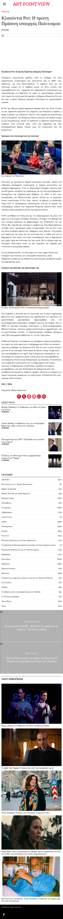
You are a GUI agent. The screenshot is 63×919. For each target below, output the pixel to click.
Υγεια (3, 606)
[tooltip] (19, 396)
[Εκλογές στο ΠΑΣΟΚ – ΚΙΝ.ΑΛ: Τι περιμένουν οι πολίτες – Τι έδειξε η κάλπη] (31, 626)
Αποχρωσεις (6, 507)
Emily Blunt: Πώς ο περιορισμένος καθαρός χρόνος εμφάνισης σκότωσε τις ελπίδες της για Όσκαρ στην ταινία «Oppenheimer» (31, 852)
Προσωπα (5, 12)
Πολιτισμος (5, 559)
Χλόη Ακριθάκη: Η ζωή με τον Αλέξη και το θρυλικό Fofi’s (25, 813)
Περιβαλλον (6, 554)
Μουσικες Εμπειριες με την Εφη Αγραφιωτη (18, 540)
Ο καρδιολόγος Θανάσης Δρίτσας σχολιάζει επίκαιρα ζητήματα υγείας (28, 545)
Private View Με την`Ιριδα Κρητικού (15, 493)
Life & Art (5, 479)
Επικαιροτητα (6, 526)
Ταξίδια (4, 587)
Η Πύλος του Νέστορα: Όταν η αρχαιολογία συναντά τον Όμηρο (21, 456)
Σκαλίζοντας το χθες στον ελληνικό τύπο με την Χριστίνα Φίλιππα (27, 578)
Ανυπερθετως (6, 503)
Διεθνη (4, 522)
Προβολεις (5, 564)
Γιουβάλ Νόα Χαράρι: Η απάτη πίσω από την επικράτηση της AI (27, 768)
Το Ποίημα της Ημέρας (10, 596)
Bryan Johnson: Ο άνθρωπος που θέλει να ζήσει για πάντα (23, 408)
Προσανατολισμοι (8, 568)
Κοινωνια (5, 536)
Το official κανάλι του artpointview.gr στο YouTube (20, 592)
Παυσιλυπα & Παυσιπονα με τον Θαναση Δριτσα (20, 550)
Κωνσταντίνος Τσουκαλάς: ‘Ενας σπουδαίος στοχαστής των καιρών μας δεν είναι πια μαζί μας (30, 900)
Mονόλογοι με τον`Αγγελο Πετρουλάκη (16, 484)
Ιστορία (4, 531)
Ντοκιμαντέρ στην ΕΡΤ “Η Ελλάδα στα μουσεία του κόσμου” (22, 440)
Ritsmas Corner (7, 498)
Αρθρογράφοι (6, 512)
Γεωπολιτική (6, 517)
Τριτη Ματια (6, 601)
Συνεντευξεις (6, 582)
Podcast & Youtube (8, 489)
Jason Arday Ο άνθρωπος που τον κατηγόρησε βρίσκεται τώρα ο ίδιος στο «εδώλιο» (22, 424)
